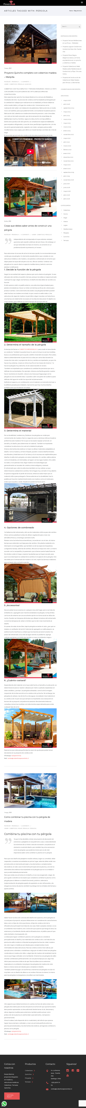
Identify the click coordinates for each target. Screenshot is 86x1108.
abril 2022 (66, 142)
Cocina (65, 214)
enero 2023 (66, 130)
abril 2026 (66, 104)
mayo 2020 (67, 165)
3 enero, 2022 (7, 68)
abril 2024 (66, 115)
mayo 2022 (66, 138)
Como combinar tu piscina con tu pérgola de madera (27, 819)
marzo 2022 (67, 146)
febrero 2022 (67, 149)
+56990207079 (16, 755)
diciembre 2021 (68, 157)
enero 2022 (66, 153)
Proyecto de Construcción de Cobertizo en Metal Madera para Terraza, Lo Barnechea (71, 80)
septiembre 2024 (68, 108)
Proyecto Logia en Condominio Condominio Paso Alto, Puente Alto (72, 49)
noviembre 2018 (68, 180)
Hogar (20, 828)
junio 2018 (66, 187)
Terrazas (33, 828)
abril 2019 (66, 176)
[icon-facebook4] (73, 1070)
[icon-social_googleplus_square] (78, 1070)
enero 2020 (67, 168)
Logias (65, 225)
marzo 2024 (67, 119)
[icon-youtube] (67, 1075)
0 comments (25, 81)
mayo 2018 (67, 191)
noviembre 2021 (68, 161)
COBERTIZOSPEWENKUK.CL (28, 349)
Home (71, 10)
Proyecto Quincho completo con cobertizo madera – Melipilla (30, 75)
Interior (65, 221)
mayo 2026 (67, 100)
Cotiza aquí (10, 1096)
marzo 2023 (67, 127)
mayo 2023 (66, 123)
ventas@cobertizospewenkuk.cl (18, 758)
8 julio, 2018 (7, 221)
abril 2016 (66, 199)
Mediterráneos (67, 229)
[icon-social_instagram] (68, 1070)
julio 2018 (66, 183)
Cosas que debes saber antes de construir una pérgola (27, 228)
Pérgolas (21, 84)
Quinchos (28, 84)
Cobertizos (13, 84)
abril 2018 (66, 195)
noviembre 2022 (68, 134)
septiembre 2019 (68, 172)
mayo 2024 (67, 112)
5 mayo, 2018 (7, 812)
